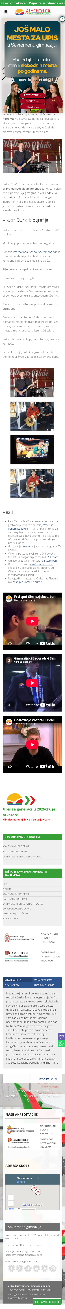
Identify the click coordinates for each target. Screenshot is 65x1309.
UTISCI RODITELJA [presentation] (13, 979)
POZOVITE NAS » (32, 95)
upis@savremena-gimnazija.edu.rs (23, 1254)
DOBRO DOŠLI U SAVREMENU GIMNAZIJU (31, 1290)
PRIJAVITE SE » (47, 1302)
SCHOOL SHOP (10, 918)
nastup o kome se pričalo (28, 582)
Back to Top (46, 1078)
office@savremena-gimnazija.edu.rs (24, 1251)
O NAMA (7, 889)
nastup (27, 546)
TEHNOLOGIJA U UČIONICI (16, 913)
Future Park (50, 560)
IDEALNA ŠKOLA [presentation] (12, 985)
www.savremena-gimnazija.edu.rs (23, 1261)
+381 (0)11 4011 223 (15, 1238)
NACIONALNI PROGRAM (15, 851)
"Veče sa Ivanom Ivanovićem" (30, 526)
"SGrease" (53, 557)
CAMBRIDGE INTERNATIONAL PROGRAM (23, 856)
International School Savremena (32, 252)
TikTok (28, 1268)
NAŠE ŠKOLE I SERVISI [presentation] (44, 985)
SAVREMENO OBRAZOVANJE (17, 908)
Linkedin (36, 1268)
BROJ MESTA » (33, 101)
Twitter (19, 1268)
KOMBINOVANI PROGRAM (16, 846)
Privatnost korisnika (17, 1298)
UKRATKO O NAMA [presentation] (43, 979)
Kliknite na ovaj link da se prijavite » (26, 819)
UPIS (5, 884)
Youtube (44, 1268)
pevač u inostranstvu (41, 564)
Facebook (11, 1268)
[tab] (17, 979)
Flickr (53, 1268)
